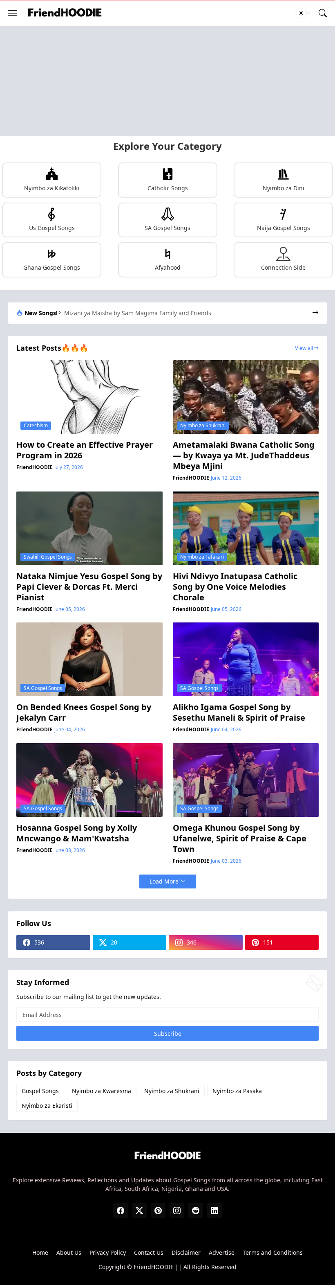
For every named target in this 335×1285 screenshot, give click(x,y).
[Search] (322, 13)
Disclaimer (186, 1252)
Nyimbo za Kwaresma (101, 1091)
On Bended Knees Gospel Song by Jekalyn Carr (83, 712)
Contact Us (148, 1252)
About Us (68, 1252)
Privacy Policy (107, 1252)
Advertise (221, 1252)
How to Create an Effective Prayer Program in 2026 (84, 450)
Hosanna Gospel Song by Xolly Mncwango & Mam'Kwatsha (76, 833)
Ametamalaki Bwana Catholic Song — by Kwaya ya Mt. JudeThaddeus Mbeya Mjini (244, 455)
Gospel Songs (40, 1091)
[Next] (315, 313)
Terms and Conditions (273, 1252)
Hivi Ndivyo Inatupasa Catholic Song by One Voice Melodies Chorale (235, 587)
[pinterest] (158, 1210)
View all (304, 348)
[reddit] (195, 1210)
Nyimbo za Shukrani (171, 1091)
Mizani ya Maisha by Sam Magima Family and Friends (137, 313)
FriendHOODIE (154, 1267)
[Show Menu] (12, 13)
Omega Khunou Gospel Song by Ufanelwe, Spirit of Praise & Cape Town (239, 838)
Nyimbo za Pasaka (237, 1091)
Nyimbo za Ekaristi (47, 1105)
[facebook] (120, 1210)
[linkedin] (214, 1210)
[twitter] (139, 1210)
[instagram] (177, 1210)
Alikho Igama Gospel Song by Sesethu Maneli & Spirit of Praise (239, 712)
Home (40, 1252)
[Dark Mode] (303, 13)
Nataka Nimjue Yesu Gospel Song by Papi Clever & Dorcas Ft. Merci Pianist (89, 587)
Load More (164, 881)
